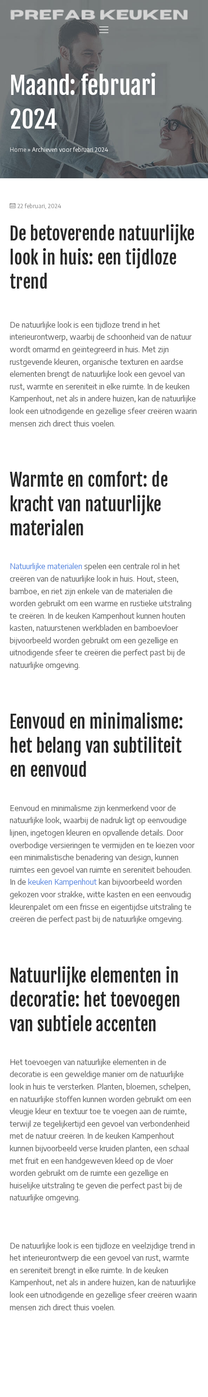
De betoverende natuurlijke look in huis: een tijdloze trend (102, 258)
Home (18, 149)
